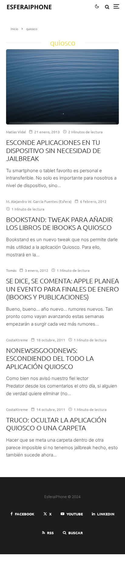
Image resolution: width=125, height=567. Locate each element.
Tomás (11, 270)
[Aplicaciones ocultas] (62, 87)
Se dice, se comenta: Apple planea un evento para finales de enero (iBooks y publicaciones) (62, 289)
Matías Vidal (16, 131)
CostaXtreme (17, 339)
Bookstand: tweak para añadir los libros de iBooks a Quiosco (59, 223)
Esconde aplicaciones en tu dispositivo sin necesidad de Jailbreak (53, 150)
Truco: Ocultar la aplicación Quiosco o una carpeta (56, 424)
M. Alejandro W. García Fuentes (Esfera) (39, 201)
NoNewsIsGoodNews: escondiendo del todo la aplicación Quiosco (50, 358)
